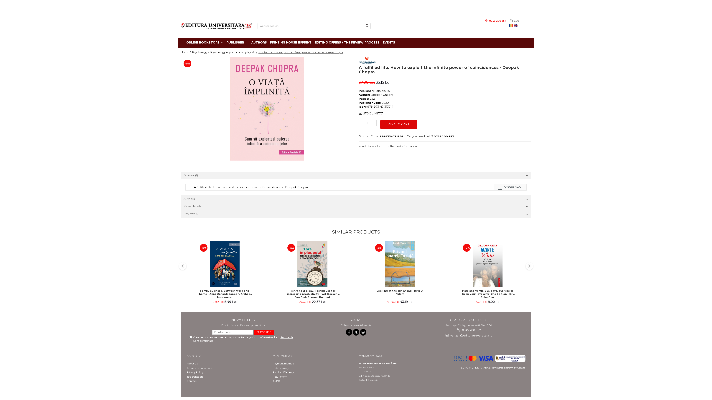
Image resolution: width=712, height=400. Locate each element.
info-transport (195, 376)
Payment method (283, 363)
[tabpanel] (267, 109)
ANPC (276, 380)
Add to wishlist (371, 146)
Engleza (516, 25)
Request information (403, 146)
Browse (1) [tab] (191, 175)
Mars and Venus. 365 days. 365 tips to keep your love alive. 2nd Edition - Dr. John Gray (488, 294)
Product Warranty (283, 372)
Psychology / (201, 52)
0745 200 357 (471, 330)
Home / (186, 52)
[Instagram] (363, 332)
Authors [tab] (189, 199)
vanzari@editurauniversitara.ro (471, 335)
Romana (511, 25)
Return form (280, 376)
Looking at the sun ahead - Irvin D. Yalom (400, 292)
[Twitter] (356, 332)
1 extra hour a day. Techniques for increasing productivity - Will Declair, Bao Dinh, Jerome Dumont (312, 294)
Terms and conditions (199, 367)
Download (512, 187)
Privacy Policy (195, 372)
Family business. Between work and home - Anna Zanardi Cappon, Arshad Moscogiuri (224, 294)
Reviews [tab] (192, 214)
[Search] (367, 26)
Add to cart (399, 124)
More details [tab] (192, 206)
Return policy (281, 367)
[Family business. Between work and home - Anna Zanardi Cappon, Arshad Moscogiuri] (225, 264)
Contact (192, 380)
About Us (192, 363)
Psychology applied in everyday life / (234, 52)
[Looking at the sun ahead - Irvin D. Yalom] (400, 264)
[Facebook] (349, 332)
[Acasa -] (216, 26)
